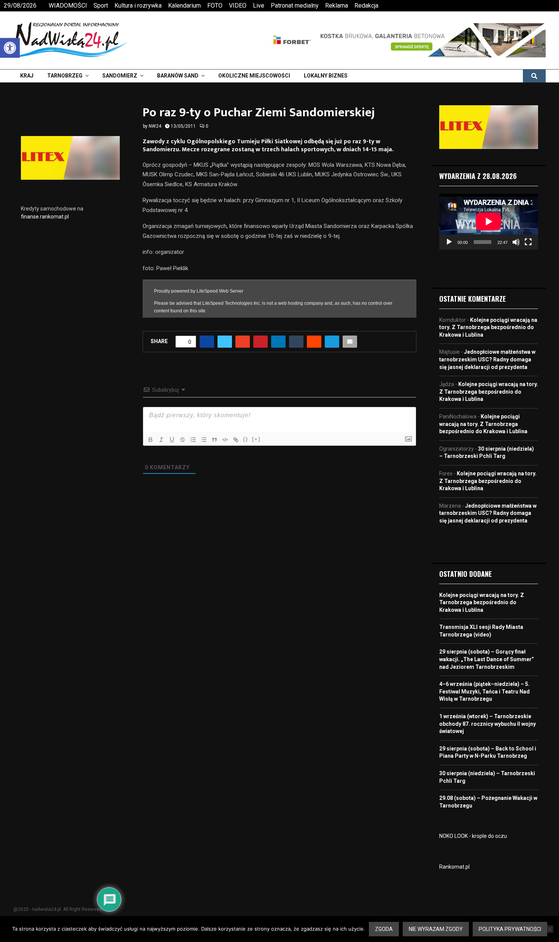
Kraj (26, 76)
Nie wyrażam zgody (436, 929)
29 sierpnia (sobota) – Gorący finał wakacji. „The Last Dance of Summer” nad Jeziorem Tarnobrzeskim (486, 659)
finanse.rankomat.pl (45, 217)
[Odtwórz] (449, 242)
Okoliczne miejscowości (254, 76)
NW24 (155, 126)
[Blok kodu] (225, 439)
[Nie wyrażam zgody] (549, 929)
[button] (10, 48)
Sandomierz (119, 76)
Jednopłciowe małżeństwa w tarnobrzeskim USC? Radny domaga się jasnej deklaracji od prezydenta (487, 359)
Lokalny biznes (326, 76)
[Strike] (182, 439)
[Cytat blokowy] (214, 439)
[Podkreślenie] (172, 439)
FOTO (214, 5)
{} (245, 439)
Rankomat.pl (454, 867)
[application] (488, 221)
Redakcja (366, 5)
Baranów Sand (178, 76)
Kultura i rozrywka (138, 5)
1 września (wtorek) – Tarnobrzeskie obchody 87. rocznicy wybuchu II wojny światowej (487, 723)
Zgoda (384, 929)
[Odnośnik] (235, 439)
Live (258, 5)
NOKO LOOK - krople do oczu (473, 836)
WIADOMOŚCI (68, 5)
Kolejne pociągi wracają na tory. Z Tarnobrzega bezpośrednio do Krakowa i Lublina (488, 327)
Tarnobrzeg (65, 76)
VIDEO (237, 5)
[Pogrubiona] (150, 439)
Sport (101, 5)
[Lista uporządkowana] (193, 439)
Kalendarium (184, 5)
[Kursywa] (161, 439)
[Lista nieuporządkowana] (204, 439)
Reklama (336, 5)
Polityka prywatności (510, 929)
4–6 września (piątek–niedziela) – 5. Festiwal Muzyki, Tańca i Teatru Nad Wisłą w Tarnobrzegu (484, 691)
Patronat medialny (295, 5)
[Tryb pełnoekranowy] (528, 242)
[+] (256, 439)
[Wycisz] (516, 242)
